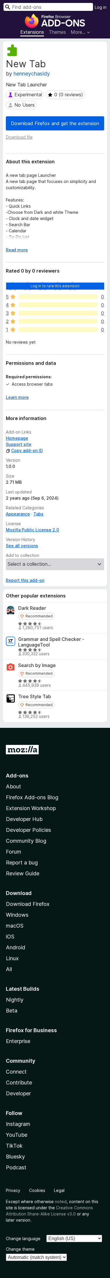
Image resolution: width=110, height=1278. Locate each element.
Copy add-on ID (27, 450)
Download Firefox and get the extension (55, 123)
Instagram (18, 1124)
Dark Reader (32, 608)
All (9, 969)
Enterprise (18, 1041)
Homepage (17, 438)
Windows (17, 915)
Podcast (16, 1167)
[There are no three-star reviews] (58, 313)
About (13, 786)
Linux (12, 958)
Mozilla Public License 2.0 (32, 529)
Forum (13, 852)
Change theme (20, 1249)
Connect (16, 1072)
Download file (19, 137)
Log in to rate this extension (55, 286)
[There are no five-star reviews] (58, 296)
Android (15, 947)
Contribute (19, 1082)
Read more (17, 249)
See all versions (22, 545)
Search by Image (37, 665)
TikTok (14, 1146)
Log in (100, 7)
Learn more (17, 397)
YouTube (16, 1135)
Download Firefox (28, 904)
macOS (14, 926)
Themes (57, 32)
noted (61, 1201)
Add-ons (17, 775)
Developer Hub (24, 819)
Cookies (37, 1190)
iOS (10, 936)
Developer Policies (28, 830)
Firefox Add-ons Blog (32, 797)
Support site (18, 444)
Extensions (32, 32)
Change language (23, 1238)
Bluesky (15, 1156)
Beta (11, 1010)
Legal (59, 1190)
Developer (18, 1093)
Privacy (13, 1190)
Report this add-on (25, 580)
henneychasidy (31, 73)
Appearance (18, 513)
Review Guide (22, 873)
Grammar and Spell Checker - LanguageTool (51, 642)
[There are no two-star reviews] (58, 321)
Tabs (38, 513)
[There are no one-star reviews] (58, 329)
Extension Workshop (31, 808)
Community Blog (26, 841)
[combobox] (48, 7)
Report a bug (22, 862)
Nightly (14, 1000)
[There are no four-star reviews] (58, 305)
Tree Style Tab (34, 696)
